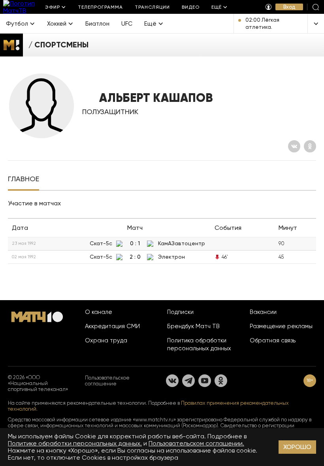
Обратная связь (273, 340)
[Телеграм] (188, 380)
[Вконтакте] (294, 146)
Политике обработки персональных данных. (75, 443)
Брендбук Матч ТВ (193, 326)
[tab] (23, 180)
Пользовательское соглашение (107, 381)
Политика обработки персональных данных (199, 344)
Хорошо (297, 447)
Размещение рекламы (281, 326)
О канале (98, 312)
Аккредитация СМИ (112, 326)
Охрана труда (106, 340)
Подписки (180, 312)
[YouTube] (204, 380)
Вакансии (263, 312)
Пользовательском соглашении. (196, 443)
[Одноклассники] (310, 146)
